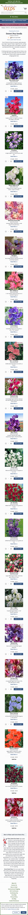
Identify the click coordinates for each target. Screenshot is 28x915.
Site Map (14, 898)
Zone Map (14, 895)
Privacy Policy (14, 897)
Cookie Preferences (11, 909)
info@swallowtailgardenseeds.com (14, 2)
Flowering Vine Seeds (14, 31)
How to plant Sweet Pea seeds (14, 39)
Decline (16, 912)
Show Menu (14, 16)
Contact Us (14, 885)
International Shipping (14, 889)
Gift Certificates (14, 891)
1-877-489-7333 (16, 1)
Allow (23, 912)
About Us (14, 883)
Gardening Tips (14, 893)
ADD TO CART (18, 91)
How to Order (14, 887)
